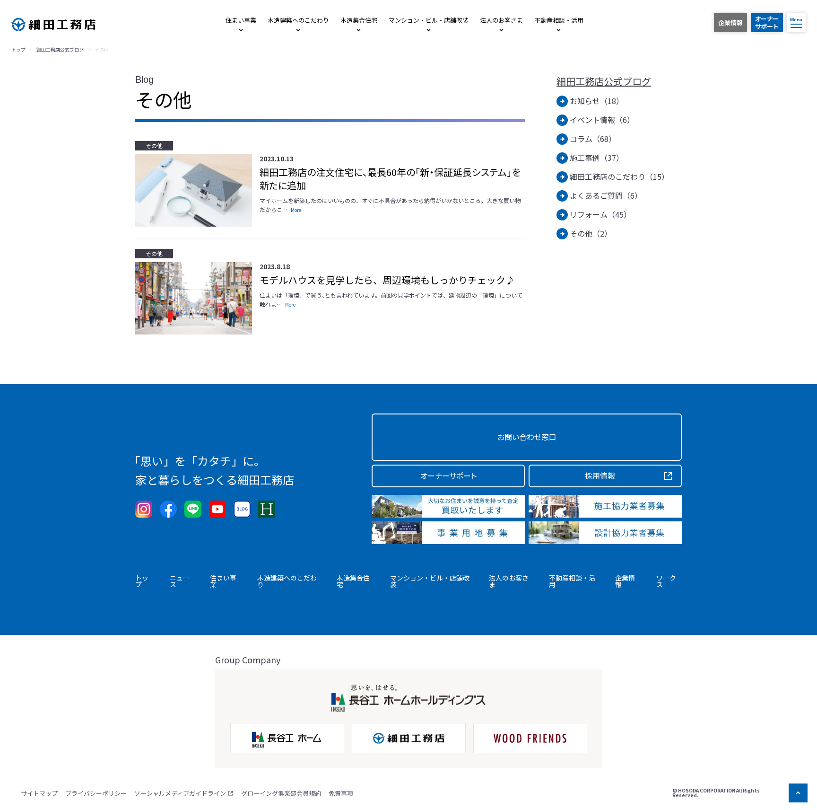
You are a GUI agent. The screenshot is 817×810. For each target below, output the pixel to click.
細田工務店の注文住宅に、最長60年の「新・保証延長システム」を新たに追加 (390, 178)
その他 (154, 145)
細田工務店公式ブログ (603, 81)
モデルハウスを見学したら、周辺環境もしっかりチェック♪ (387, 280)
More (296, 209)
